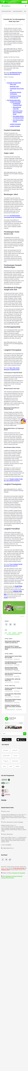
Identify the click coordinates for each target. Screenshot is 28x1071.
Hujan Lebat (13, 84)
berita (10, 657)
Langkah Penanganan (16, 125)
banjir (6, 657)
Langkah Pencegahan (15, 102)
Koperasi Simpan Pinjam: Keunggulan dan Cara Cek (11, 692)
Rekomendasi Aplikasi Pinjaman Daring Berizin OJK (13, 724)
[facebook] (6, 650)
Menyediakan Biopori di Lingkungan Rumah (18, 118)
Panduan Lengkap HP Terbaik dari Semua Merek (14, 713)
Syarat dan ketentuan (19, 892)
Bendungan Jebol (14, 86)
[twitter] (14, 650)
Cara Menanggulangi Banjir (14, 100)
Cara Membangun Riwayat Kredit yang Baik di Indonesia (13, 687)
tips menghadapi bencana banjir (13, 658)
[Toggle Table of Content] (5, 80)
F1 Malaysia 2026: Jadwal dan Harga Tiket (13, 704)
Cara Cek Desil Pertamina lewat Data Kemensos (13, 698)
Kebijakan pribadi (8, 894)
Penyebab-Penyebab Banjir (14, 83)
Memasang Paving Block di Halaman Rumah (18, 112)
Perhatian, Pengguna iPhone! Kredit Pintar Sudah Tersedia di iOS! (13, 731)
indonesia (14, 657)
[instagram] (10, 650)
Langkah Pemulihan (15, 128)
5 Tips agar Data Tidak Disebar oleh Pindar (13, 719)
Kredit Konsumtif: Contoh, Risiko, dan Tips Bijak (13, 681)
